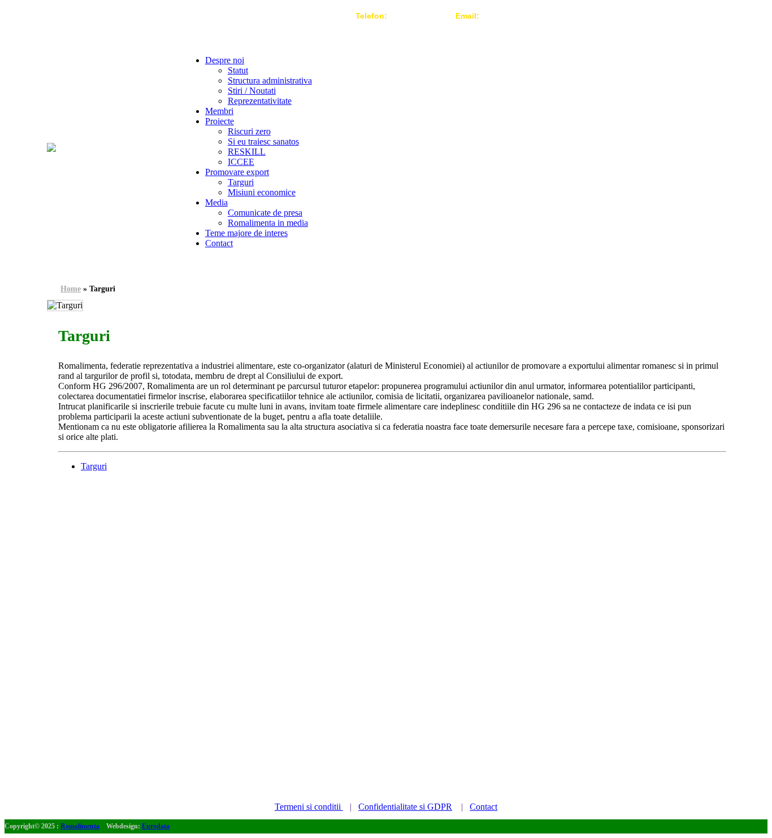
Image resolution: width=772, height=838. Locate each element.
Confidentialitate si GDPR (405, 806)
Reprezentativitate (260, 101)
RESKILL (247, 151)
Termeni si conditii (309, 806)
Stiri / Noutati (252, 90)
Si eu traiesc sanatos (263, 141)
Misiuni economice (262, 192)
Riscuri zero (249, 131)
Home (70, 289)
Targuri (241, 182)
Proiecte (219, 121)
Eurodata (156, 826)
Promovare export (237, 172)
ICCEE (241, 162)
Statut (238, 70)
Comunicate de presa (265, 212)
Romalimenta (79, 826)
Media (216, 202)
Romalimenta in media (268, 223)
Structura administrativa (270, 80)
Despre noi (224, 60)
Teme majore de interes (246, 233)
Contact (219, 243)
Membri (219, 111)
